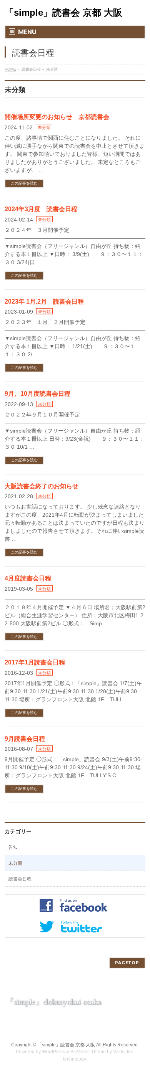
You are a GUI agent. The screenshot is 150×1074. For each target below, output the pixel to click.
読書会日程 (20, 879)
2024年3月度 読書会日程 (41, 209)
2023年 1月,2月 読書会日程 (44, 301)
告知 (13, 847)
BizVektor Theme (88, 1051)
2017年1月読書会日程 (35, 662)
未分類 (44, 127)
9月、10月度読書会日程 (37, 393)
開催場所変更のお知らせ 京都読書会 (57, 117)
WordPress (53, 1051)
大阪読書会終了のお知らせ (41, 486)
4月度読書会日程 (28, 578)
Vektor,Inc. (123, 1051)
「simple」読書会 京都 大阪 (63, 12)
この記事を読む (24, 183)
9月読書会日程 (25, 738)
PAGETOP (127, 962)
